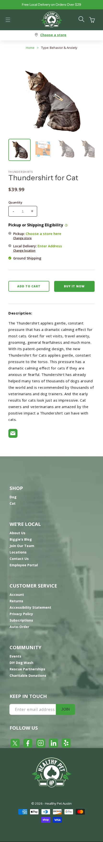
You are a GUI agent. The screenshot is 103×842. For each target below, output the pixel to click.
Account (17, 594)
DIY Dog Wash (21, 662)
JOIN (65, 709)
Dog (13, 497)
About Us (17, 533)
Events (15, 656)
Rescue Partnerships (27, 669)
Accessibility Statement (30, 607)
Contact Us (19, 558)
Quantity (15, 202)
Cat (13, 503)
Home (30, 47)
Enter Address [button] (50, 246)
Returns (16, 601)
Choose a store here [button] (43, 233)
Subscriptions (21, 620)
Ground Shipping (27, 258)
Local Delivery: (37, 248)
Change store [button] (22, 238)
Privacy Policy (21, 614)
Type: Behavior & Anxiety (59, 47)
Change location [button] (24, 251)
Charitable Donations (28, 675)
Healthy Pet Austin (58, 803)
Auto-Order (19, 626)
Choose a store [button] (53, 35)
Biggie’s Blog (21, 539)
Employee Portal (24, 565)
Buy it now (74, 286)
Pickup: (37, 235)
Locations (18, 552)
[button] (8, 20)
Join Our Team (22, 546)
